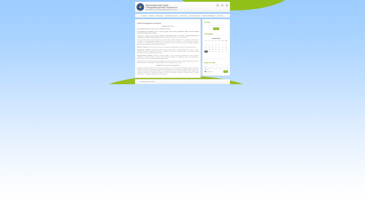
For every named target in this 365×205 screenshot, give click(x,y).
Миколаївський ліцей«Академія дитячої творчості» (162, 6)
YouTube (227, 5)
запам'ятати (209, 71)
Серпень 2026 (216, 38)
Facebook (222, 5)
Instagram (217, 5)
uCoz (223, 81)
